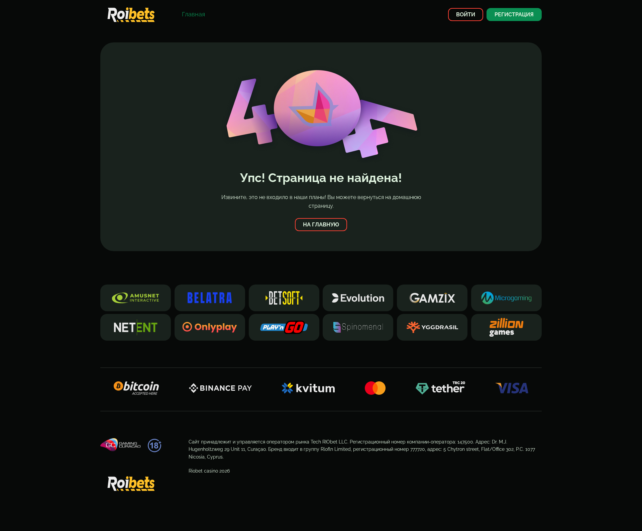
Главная (193, 14)
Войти (465, 14)
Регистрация (514, 14)
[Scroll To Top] (553, 514)
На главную (321, 224)
